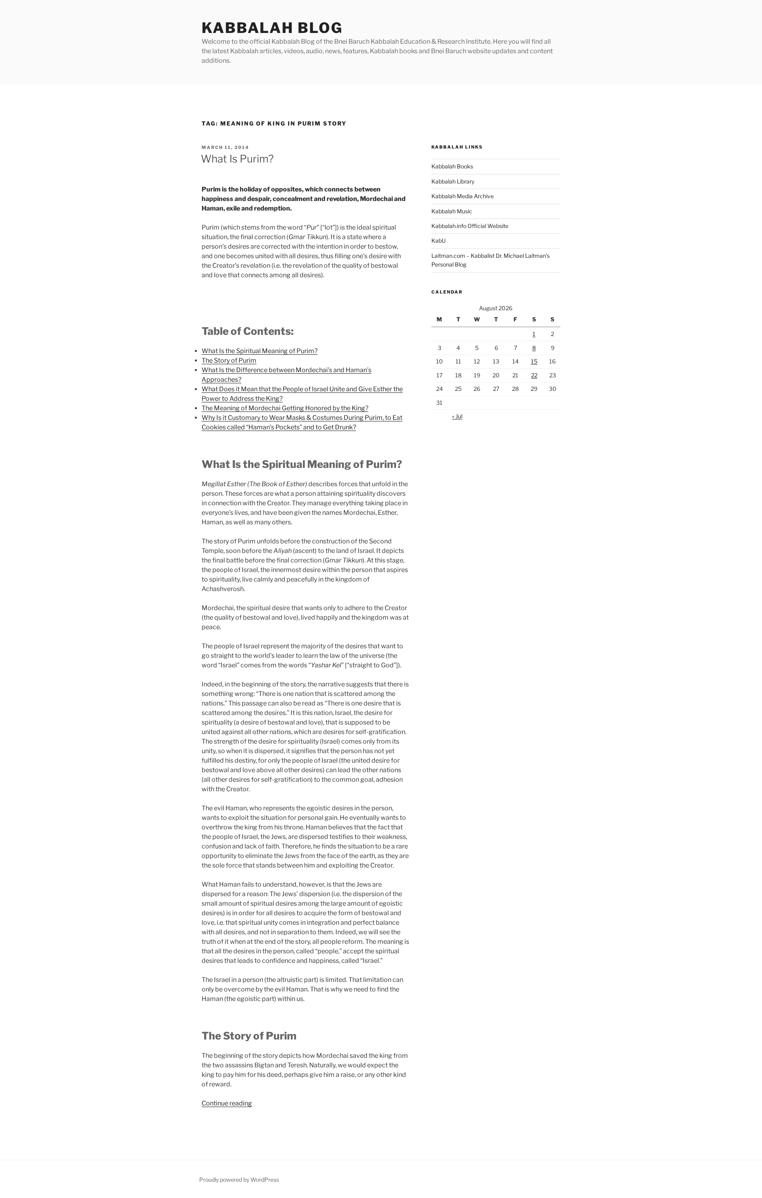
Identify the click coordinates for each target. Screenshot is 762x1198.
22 (534, 375)
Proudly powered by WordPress (239, 1179)
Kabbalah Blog (272, 28)
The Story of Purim (229, 360)
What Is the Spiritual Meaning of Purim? (260, 351)
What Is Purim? (237, 159)
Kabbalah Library (452, 181)
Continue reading (227, 1103)
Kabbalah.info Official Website (469, 225)
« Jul (457, 416)
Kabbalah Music (451, 211)
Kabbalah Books (452, 166)
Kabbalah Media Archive (462, 196)
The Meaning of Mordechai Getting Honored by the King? (285, 408)
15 (534, 361)
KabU (438, 240)
